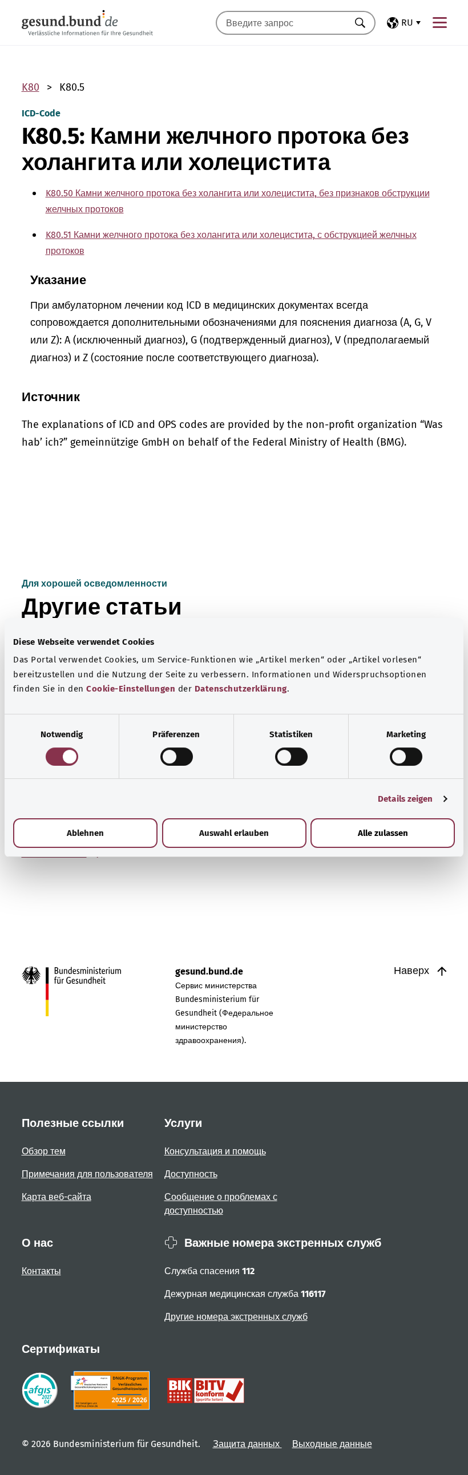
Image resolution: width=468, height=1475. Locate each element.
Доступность (190, 1174)
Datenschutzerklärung (241, 689)
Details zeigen (405, 799)
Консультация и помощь (215, 1151)
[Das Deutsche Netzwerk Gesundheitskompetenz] (113, 1391)
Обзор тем (44, 1151)
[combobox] (281, 23)
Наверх (413, 970)
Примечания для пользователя (87, 1174)
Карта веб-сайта (56, 1196)
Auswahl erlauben (234, 833)
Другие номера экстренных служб (236, 1316)
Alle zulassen (383, 833)
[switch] (176, 756)
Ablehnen (85, 833)
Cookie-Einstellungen (130, 689)
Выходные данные (332, 1443)
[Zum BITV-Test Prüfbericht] (205, 1390)
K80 (30, 87)
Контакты (41, 1271)
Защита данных (247, 1443)
